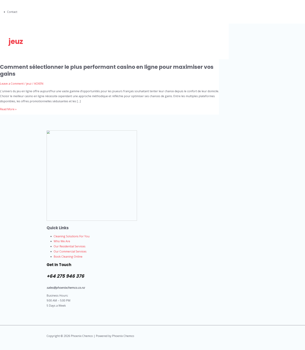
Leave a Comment (12, 84)
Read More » (8, 109)
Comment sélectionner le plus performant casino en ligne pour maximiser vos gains (107, 70)
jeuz (29, 84)
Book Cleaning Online (68, 256)
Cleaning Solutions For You (71, 236)
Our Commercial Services (70, 251)
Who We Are (62, 241)
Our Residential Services (69, 246)
